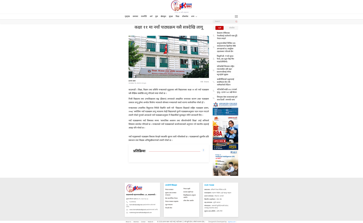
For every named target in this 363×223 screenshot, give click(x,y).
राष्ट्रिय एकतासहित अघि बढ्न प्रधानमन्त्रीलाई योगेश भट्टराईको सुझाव (225, 70)
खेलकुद (163, 16)
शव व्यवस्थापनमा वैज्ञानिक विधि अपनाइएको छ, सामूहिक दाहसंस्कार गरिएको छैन (226, 47)
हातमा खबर (132, 81)
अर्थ (151, 16)
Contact (143, 222)
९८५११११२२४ (132, 202)
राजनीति (144, 16)
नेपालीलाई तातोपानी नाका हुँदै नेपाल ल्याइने (227, 36)
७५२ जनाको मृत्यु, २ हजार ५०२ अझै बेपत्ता (227, 91)
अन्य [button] (192, 16)
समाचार (135, 16)
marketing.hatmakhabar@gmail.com (140, 213)
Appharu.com (232, 222)
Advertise (136, 222)
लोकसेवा (185, 16)
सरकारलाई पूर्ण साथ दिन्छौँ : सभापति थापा (227, 98)
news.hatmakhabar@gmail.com (139, 210)
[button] (236, 16)
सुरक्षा (171, 16)
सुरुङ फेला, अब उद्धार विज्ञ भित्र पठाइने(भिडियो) (225, 59)
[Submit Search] (236, 21)
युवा (156, 16)
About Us (128, 222)
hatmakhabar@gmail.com (137, 205)
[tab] (219, 28)
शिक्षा (177, 16)
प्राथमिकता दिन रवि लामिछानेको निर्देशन (225, 82)
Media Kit (150, 222)
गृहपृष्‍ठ (127, 16)
